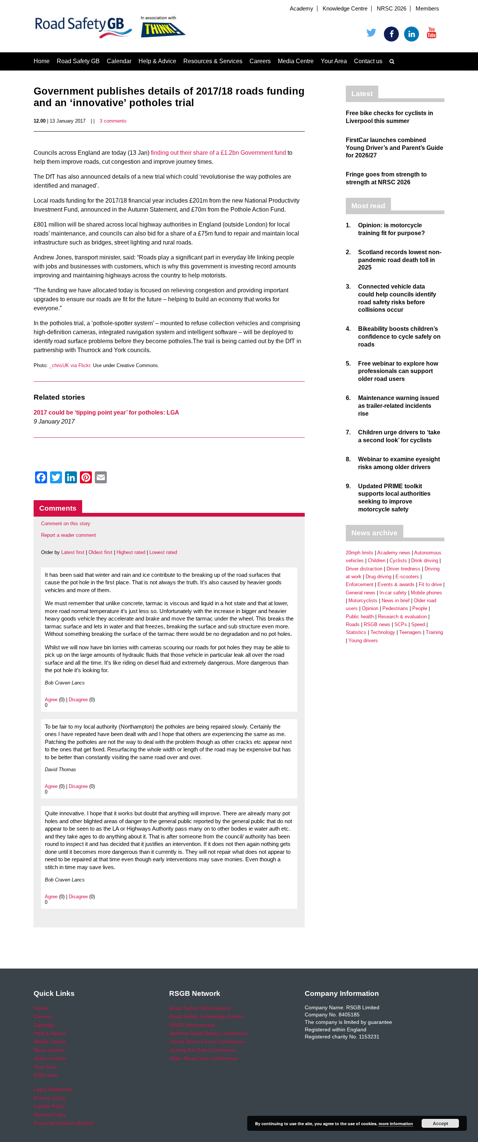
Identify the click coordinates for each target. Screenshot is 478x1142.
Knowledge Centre (345, 9)
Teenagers (410, 632)
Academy (301, 9)
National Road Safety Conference (208, 1033)
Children (376, 560)
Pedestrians (395, 608)
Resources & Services (212, 61)
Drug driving (378, 576)
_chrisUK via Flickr (69, 365)
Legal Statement (53, 1089)
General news (360, 592)
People (419, 608)
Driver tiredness (403, 569)
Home (42, 61)
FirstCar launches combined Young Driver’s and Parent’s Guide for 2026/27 (394, 148)
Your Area (334, 61)
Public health (360, 616)
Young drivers (363, 640)
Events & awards (396, 584)
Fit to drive (430, 584)
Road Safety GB (78, 61)
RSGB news (377, 624)
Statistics (356, 632)
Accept (440, 1123)
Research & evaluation (402, 616)
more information (396, 1123)
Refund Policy (50, 1115)
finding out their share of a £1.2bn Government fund (218, 153)
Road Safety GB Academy (199, 1008)
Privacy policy (50, 1098)
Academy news (393, 552)
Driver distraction (364, 569)
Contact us (368, 61)
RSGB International (192, 1025)
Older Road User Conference (203, 1058)
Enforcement (359, 584)
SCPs (400, 624)
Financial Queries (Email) (63, 1123)
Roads (353, 624)
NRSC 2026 (391, 9)
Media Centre (296, 61)
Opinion (370, 608)
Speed (418, 624)
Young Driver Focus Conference (207, 1041)
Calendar (119, 61)
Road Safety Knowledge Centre (206, 1016)
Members (427, 9)
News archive (49, 1050)
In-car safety (393, 592)
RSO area (45, 1075)
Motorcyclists (363, 600)
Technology (382, 632)
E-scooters (407, 576)
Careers (260, 61)
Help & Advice (157, 61)
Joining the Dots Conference (202, 1050)
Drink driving (424, 560)
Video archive (50, 1058)
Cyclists (398, 560)
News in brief (396, 600)
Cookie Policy (49, 1106)
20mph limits (359, 552)
